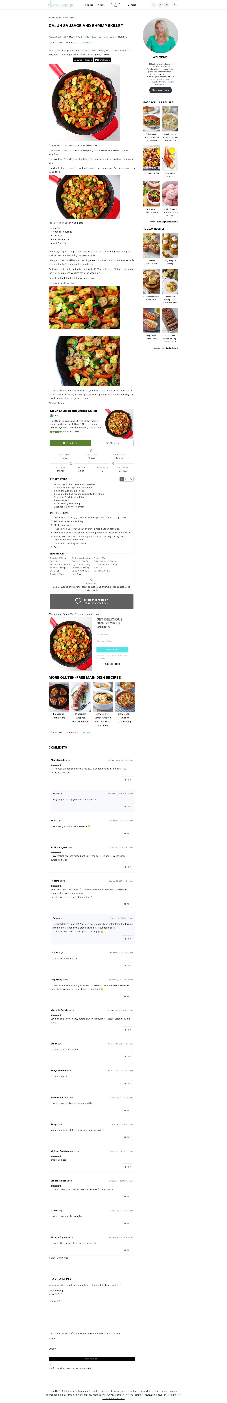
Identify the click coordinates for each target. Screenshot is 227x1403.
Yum (51, 32)
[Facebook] (154, 5)
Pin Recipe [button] (114, 443)
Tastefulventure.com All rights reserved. (87, 1391)
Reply (127, 779)
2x (126, 479)
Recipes (89, 5)
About (101, 5)
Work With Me (116, 4)
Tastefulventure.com (114, 1398)
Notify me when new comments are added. (71, 1368)
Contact (132, 5)
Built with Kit (112, 664)
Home (51, 17)
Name (53, 1338)
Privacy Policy (119, 1391)
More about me (159, 90)
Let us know (90, 603)
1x (122, 479)
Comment (54, 1301)
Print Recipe (104, 60)
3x (131, 479)
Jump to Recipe (84, 60)
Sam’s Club (68, 614)
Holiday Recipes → (170, 348)
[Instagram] (160, 5)
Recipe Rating (56, 1290)
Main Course (69, 17)
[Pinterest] (166, 5)
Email (52, 1349)
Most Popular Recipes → (167, 222)
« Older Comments (58, 1258)
